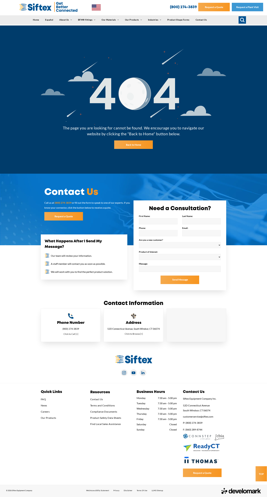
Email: (185, 228)
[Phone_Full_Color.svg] (70, 317)
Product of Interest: (148, 252)
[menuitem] (36, 19)
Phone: (142, 228)
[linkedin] (143, 373)
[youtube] (133, 373)
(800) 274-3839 (70, 328)
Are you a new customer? (151, 240)
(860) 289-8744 (193, 429)
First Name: (144, 216)
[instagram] (124, 373)
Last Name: (187, 216)
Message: (143, 263)
